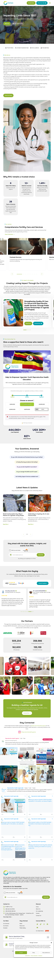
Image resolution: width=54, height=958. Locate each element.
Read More (28, 323)
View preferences (46, 952)
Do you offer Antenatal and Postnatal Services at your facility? (27, 457)
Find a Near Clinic (7, 917)
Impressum (40, 955)
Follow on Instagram (47, 739)
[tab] (26, 41)
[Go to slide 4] (29, 611)
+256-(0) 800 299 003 (10, 911)
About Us (7, 23)
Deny (33, 952)
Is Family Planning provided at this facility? (27, 462)
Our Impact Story (19, 23)
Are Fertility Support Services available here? (27, 476)
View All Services (9, 234)
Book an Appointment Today (16, 936)
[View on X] (25, 796)
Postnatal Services (15, 257)
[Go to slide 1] (21, 611)
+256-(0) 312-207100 (10, 909)
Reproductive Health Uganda (12, 738)
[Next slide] (48, 24)
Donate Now (31, 3)
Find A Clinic (10, 48)
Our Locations (35, 48)
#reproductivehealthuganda (29, 732)
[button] (51, 942)
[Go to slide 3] (26, 611)
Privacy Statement (34, 955)
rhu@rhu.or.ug (8, 906)
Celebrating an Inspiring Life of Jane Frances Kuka (38, 514)
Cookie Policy (27, 955)
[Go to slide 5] (31, 611)
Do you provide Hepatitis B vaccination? (27, 467)
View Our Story (8, 95)
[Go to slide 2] (23, 611)
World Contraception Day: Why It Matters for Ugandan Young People (13, 514)
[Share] (25, 815)
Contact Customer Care (23, 48)
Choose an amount (27, 400)
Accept (21, 952)
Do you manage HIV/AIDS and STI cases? (26, 471)
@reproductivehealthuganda (38, 725)
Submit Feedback (43, 583)
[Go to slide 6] (32, 611)
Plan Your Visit (41, 3)
